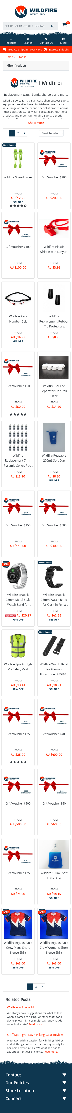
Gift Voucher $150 (18, 525)
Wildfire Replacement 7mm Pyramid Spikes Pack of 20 (18, 461)
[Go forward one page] (24, 133)
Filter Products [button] (17, 66)
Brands (28, 42)
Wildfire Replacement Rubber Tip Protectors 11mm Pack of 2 (54, 321)
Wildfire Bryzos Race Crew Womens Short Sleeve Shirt (54, 948)
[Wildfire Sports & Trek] (36, 12)
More (63, 42)
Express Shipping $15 (43, 49)
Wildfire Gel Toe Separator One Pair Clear (54, 391)
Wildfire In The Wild (20, 1007)
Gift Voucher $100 (18, 247)
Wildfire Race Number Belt (18, 318)
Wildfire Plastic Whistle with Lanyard (54, 249)
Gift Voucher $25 (18, 734)
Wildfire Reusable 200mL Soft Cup (54, 458)
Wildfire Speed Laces (18, 177)
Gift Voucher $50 (18, 386)
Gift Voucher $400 (54, 734)
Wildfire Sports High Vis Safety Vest (18, 666)
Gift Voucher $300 (54, 525)
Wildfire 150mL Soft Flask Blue (54, 875)
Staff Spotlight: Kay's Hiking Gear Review (35, 1035)
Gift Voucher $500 (18, 803)
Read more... (36, 1024)
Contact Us (46, 42)
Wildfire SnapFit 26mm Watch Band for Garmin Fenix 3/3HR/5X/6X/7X (54, 600)
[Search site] (52, 26)
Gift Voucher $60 (54, 803)
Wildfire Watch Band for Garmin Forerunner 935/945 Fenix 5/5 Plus (54, 669)
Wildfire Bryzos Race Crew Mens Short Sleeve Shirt (18, 948)
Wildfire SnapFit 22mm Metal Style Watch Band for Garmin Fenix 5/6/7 (18, 600)
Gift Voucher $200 (54, 177)
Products (11, 42)
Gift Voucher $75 (18, 873)
